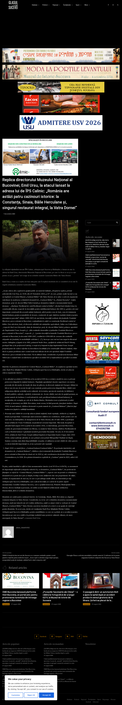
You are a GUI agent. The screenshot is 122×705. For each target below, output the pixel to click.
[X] (118, 5)
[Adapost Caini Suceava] (102, 315)
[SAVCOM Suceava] (102, 349)
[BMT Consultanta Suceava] (102, 414)
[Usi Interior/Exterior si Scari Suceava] (102, 441)
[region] (31, 687)
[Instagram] (113, 5)
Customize (15, 695)
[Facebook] (108, 5)
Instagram (59, 636)
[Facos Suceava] (102, 380)
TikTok (85, 636)
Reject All (31, 695)
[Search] (117, 222)
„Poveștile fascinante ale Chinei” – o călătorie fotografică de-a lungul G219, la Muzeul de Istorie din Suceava (60, 681)
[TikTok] (79, 636)
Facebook (43, 636)
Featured (6, 604)
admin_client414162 (23, 528)
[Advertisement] (61, 28)
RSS (72, 636)
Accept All (47, 695)
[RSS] (67, 636)
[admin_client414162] (8, 532)
